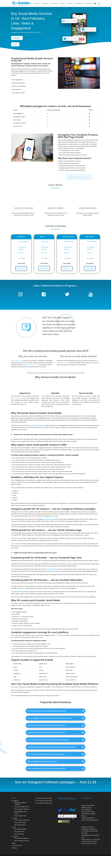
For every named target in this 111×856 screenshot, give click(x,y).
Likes (15, 44)
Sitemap (14, 848)
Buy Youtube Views (20, 822)
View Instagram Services (32, 98)
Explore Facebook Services (78, 177)
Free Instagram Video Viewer (44, 800)
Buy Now (21, 268)
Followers (17, 38)
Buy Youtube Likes (20, 825)
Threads (36, 3)
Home (30, 3)
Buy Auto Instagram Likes (22, 806)
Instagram (45, 3)
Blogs (13, 843)
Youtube (54, 3)
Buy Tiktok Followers (21, 829)
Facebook (79, 3)
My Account (88, 3)
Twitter (70, 3)
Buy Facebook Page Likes (22, 838)
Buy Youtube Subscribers (22, 820)
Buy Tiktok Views (19, 831)
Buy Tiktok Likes (19, 834)
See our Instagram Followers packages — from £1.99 (55, 782)
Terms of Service (17, 845)
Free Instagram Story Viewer (44, 798)
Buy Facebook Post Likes (22, 840)
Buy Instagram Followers (36, 425)
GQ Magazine (17, 398)
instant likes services (32, 364)
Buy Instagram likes (16, 360)
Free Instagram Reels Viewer (44, 803)
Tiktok (62, 3)
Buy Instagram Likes (48, 519)
